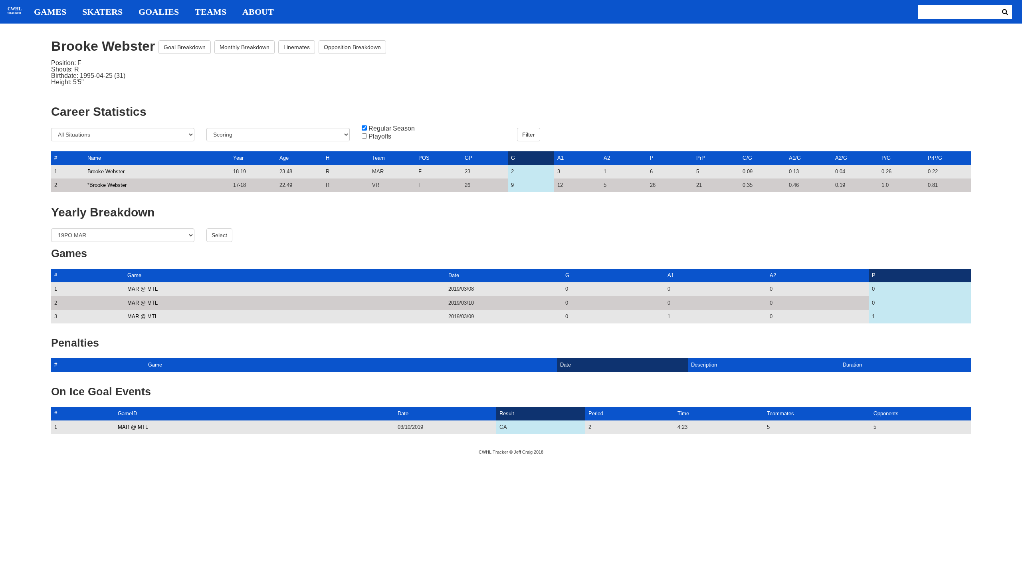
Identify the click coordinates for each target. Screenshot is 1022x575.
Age (284, 158)
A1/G (795, 158)
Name (94, 158)
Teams (210, 12)
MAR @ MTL (142, 289)
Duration (852, 365)
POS (424, 158)
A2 (607, 158)
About (258, 12)
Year (238, 158)
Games (50, 12)
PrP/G (935, 158)
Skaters (102, 12)
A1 (560, 158)
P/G (886, 158)
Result (506, 413)
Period (595, 413)
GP (468, 158)
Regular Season (391, 128)
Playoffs (379, 136)
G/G (747, 158)
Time (683, 413)
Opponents (886, 413)
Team (378, 158)
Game (134, 275)
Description (704, 365)
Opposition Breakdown (352, 47)
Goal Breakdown (185, 47)
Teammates (780, 413)
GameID (127, 413)
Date (453, 275)
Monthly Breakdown (244, 47)
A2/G (841, 158)
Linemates (296, 47)
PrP (700, 158)
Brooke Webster (106, 171)
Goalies (159, 12)
